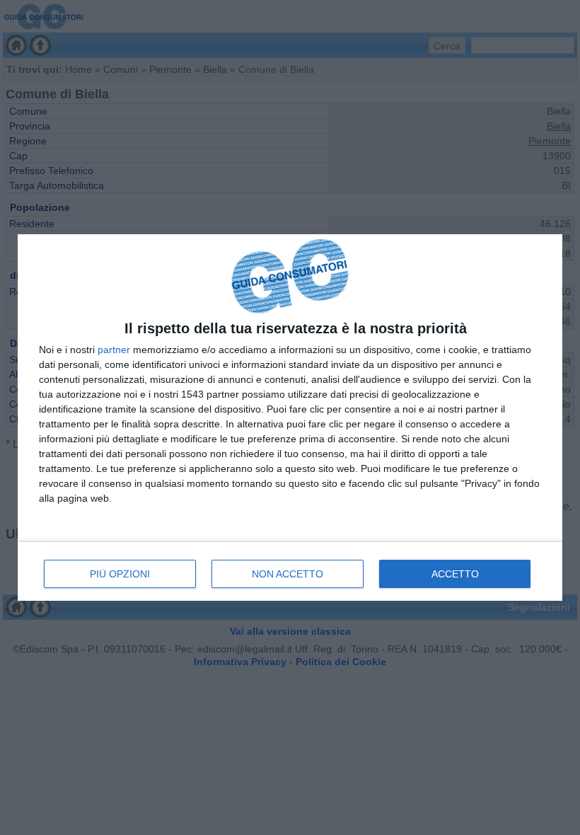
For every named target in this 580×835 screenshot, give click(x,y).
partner (114, 350)
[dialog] (290, 417)
